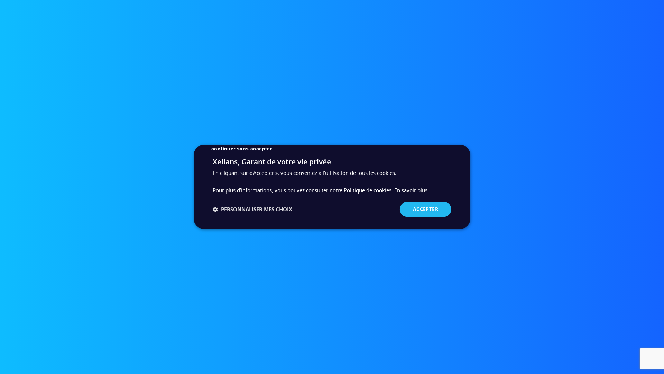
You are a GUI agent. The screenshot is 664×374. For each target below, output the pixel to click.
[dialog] (332, 187)
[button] (252, 209)
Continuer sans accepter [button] (241, 148)
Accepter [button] (425, 209)
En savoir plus (410, 190)
